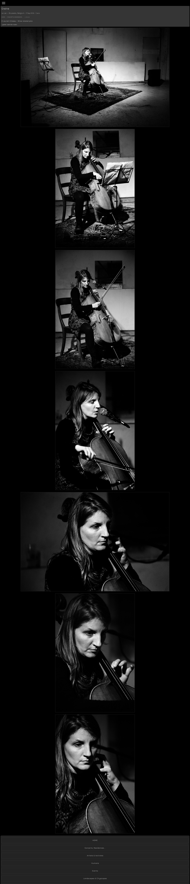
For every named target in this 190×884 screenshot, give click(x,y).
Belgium (20, 13)
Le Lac (4, 13)
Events (95, 871)
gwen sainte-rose (9, 24)
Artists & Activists (95, 856)
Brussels (12, 13)
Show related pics (25, 21)
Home (3, 17)
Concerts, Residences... (15, 17)
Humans (95, 863)
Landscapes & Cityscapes (95, 878)
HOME (95, 840)
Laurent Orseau (9, 21)
